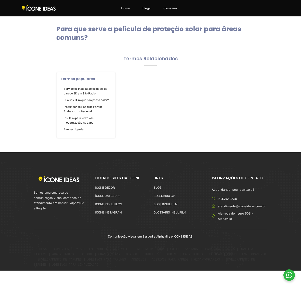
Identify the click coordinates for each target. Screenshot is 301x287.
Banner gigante (74, 129)
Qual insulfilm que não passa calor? (86, 100)
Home (125, 8)
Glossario (170, 8)
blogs (146, 8)
